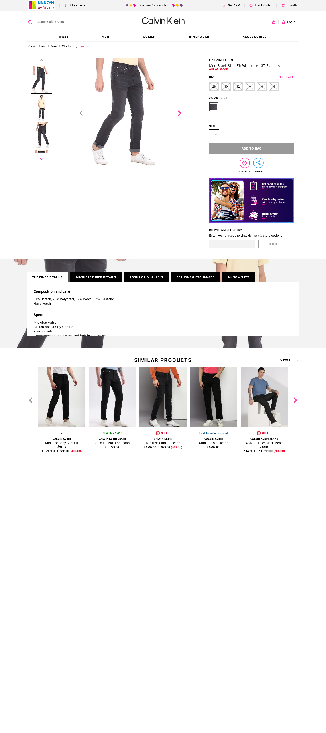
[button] (213, 106)
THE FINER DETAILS (47, 277)
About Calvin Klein (146, 277)
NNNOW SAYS (238, 277)
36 (262, 86)
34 (250, 86)
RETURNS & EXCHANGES (196, 277)
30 (226, 86)
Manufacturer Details (96, 277)
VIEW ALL (287, 360)
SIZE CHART (286, 77)
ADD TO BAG (252, 148)
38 (274, 86)
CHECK (274, 244)
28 (214, 86)
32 (238, 86)
